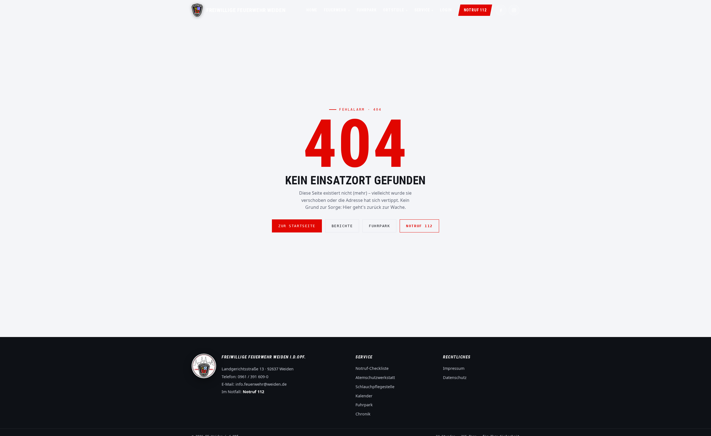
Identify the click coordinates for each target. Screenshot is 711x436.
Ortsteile (395, 10)
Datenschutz (455, 377)
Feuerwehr (337, 10)
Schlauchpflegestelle (375, 386)
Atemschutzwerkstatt (375, 377)
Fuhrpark (367, 10)
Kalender (364, 395)
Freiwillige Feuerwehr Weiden (246, 10)
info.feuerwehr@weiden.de (261, 384)
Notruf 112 (475, 10)
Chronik (363, 414)
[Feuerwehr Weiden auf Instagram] (514, 10)
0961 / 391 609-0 (253, 376)
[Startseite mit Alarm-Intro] (197, 10)
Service (424, 10)
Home (311, 10)
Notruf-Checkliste (372, 368)
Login (446, 10)
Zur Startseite (297, 226)
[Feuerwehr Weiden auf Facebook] (500, 10)
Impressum (453, 368)
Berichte (342, 226)
